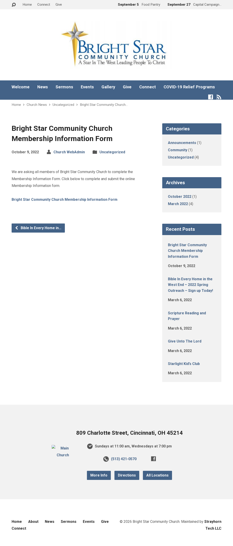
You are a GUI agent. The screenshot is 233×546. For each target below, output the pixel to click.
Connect (43, 4)
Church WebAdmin (69, 152)
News (42, 87)
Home (27, 4)
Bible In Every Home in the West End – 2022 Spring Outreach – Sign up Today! (190, 285)
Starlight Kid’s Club (184, 364)
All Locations (157, 475)
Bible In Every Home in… (40, 228)
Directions (127, 475)
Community (177, 150)
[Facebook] (210, 96)
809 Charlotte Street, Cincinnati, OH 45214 (129, 433)
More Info (98, 475)
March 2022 (178, 204)
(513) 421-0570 (124, 459)
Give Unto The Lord (184, 341)
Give (59, 4)
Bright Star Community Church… (104, 105)
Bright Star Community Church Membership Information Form (64, 199)
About (33, 521)
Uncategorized (63, 105)
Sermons (64, 87)
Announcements (182, 143)
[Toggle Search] (14, 5)
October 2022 (179, 196)
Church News (37, 105)
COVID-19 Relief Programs (189, 87)
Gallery (108, 87)
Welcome (21, 87)
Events (87, 87)
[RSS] (219, 96)
